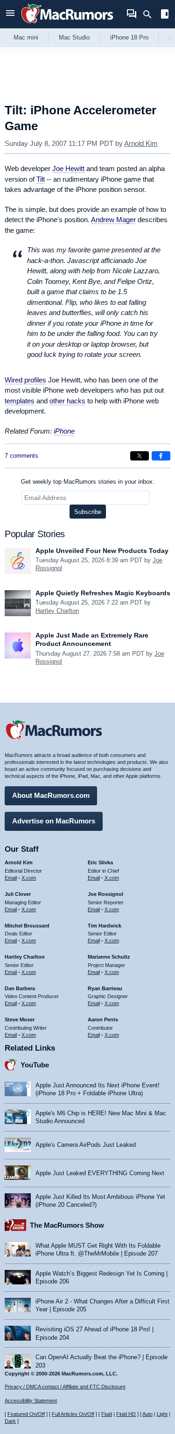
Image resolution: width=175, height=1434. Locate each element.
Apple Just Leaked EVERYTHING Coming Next (99, 1173)
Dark (10, 1421)
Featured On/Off (26, 1414)
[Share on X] (139, 455)
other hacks (67, 401)
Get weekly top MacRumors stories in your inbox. (87, 481)
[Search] (150, 14)
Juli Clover (18, 894)
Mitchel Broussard (27, 925)
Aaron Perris (103, 1019)
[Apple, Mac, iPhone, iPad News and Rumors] (67, 24)
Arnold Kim (141, 143)
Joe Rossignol (105, 894)
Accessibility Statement (31, 1400)
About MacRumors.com (51, 795)
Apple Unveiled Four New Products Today (101, 550)
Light (162, 1414)
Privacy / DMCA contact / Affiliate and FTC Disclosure (65, 1386)
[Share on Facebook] (161, 455)
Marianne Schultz (109, 957)
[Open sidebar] (164, 15)
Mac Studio (74, 37)
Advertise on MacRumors (53, 821)
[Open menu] (10, 14)
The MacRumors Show (67, 1225)
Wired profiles (25, 380)
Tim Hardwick (104, 925)
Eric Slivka (100, 862)
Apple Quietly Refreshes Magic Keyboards (102, 593)
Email (11, 878)
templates (20, 401)
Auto (147, 1414)
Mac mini (26, 37)
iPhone (64, 431)
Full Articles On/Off (73, 1414)
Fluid (106, 1414)
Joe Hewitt (68, 168)
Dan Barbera (20, 988)
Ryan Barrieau (105, 988)
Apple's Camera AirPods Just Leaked (85, 1144)
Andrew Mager (113, 220)
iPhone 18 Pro (129, 37)
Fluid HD (126, 1414)
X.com (28, 878)
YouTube (35, 1065)
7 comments (21, 455)
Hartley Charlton (57, 610)
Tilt (40, 179)
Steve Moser (20, 1019)
